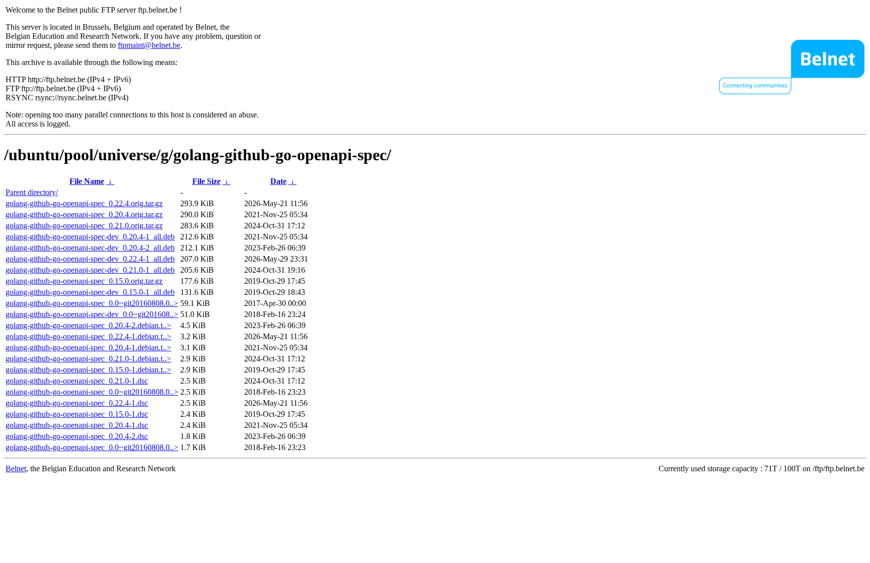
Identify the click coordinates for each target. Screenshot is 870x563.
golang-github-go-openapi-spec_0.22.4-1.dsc (77, 403)
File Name (86, 181)
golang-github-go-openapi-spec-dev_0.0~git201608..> (92, 314)
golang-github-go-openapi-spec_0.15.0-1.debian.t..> (88, 369)
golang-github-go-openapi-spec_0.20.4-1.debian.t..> (88, 347)
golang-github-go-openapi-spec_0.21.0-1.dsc (77, 381)
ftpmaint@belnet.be (149, 45)
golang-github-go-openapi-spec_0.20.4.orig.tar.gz (84, 214)
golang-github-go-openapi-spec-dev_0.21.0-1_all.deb (90, 270)
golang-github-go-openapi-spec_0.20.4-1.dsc (77, 425)
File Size (206, 181)
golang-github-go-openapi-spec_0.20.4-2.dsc (77, 436)
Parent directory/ (32, 192)
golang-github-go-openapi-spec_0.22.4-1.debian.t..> (88, 336)
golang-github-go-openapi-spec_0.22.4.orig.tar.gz (84, 203)
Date (278, 181)
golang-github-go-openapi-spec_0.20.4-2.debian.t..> (88, 325)
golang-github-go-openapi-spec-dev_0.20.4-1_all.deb (90, 236)
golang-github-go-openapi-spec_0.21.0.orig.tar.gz (84, 225)
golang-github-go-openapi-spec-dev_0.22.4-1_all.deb (90, 259)
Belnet (16, 468)
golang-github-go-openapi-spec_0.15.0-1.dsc (77, 414)
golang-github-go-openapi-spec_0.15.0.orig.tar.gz (84, 281)
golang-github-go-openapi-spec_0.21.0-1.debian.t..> (88, 358)
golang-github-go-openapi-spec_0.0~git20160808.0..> (92, 303)
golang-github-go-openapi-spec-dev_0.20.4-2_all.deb (90, 247)
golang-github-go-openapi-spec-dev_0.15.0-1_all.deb (90, 292)
